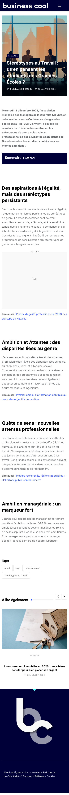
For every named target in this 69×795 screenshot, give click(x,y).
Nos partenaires (32, 772)
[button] (59, 5)
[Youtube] (31, 786)
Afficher (30, 158)
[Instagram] (44, 786)
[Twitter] (19, 786)
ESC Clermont (33, 568)
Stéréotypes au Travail (15, 575)
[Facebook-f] (25, 786)
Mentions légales (13, 772)
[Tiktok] (37, 786)
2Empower (26, 776)
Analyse (34, 655)
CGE (18, 568)
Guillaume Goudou (21, 89)
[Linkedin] (50, 786)
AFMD (7, 568)
